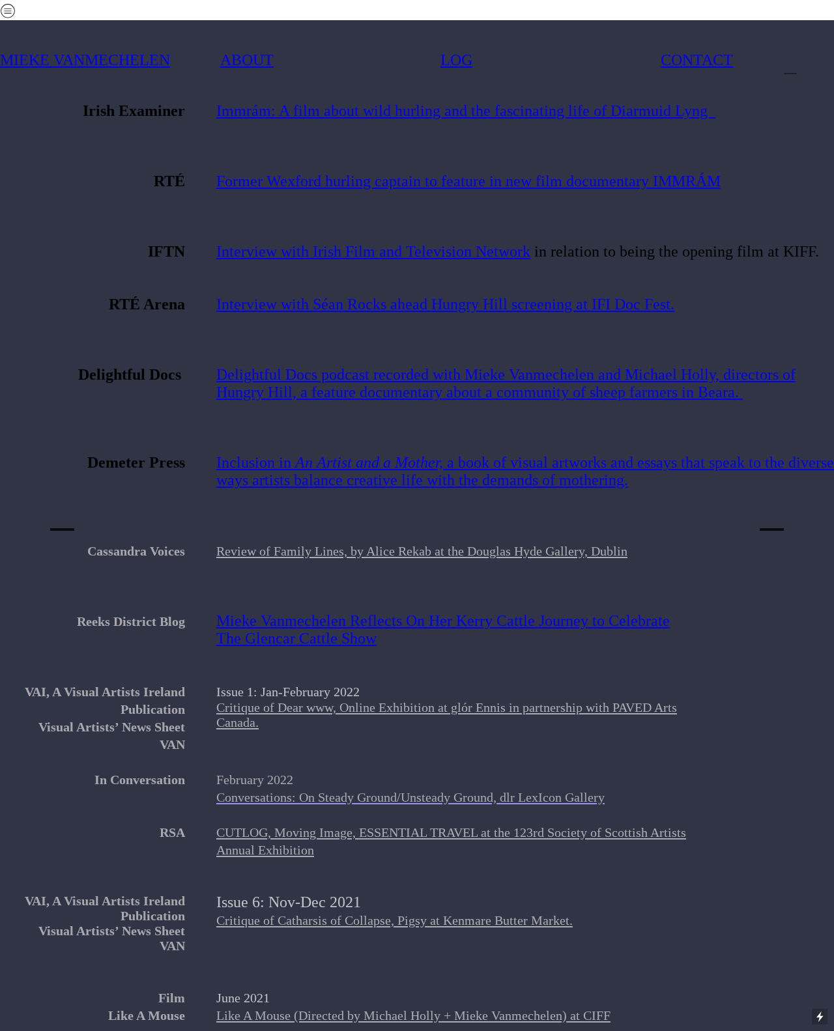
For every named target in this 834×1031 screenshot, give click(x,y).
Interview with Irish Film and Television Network (373, 251)
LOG (456, 59)
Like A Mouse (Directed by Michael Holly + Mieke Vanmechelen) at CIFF (413, 1015)
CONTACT (697, 59)
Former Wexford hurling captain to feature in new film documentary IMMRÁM (468, 181)
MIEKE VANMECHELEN (85, 59)
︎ (772, 515)
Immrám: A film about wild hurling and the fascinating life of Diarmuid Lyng (465, 110)
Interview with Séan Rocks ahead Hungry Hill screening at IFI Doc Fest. (445, 304)
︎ (790, 66)
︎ (62, 515)
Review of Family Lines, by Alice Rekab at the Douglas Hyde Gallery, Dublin (421, 551)
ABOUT (247, 59)
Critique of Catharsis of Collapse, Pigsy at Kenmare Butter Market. (394, 920)
